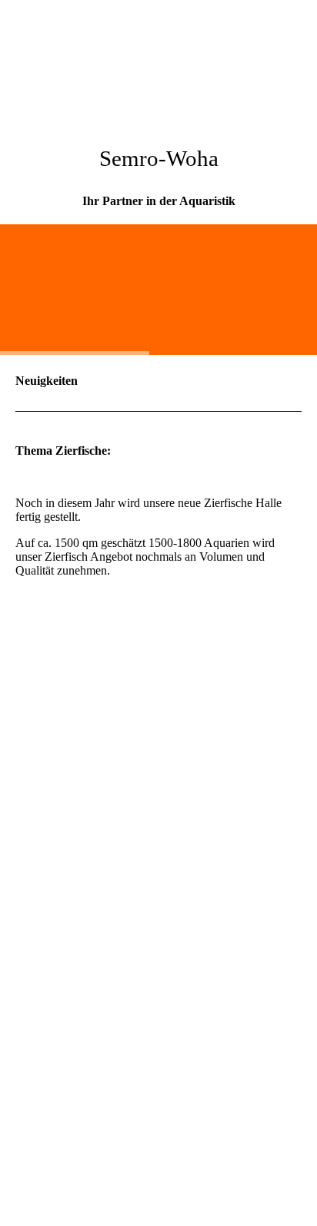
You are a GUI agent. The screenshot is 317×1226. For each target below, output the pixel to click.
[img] (158, 57)
